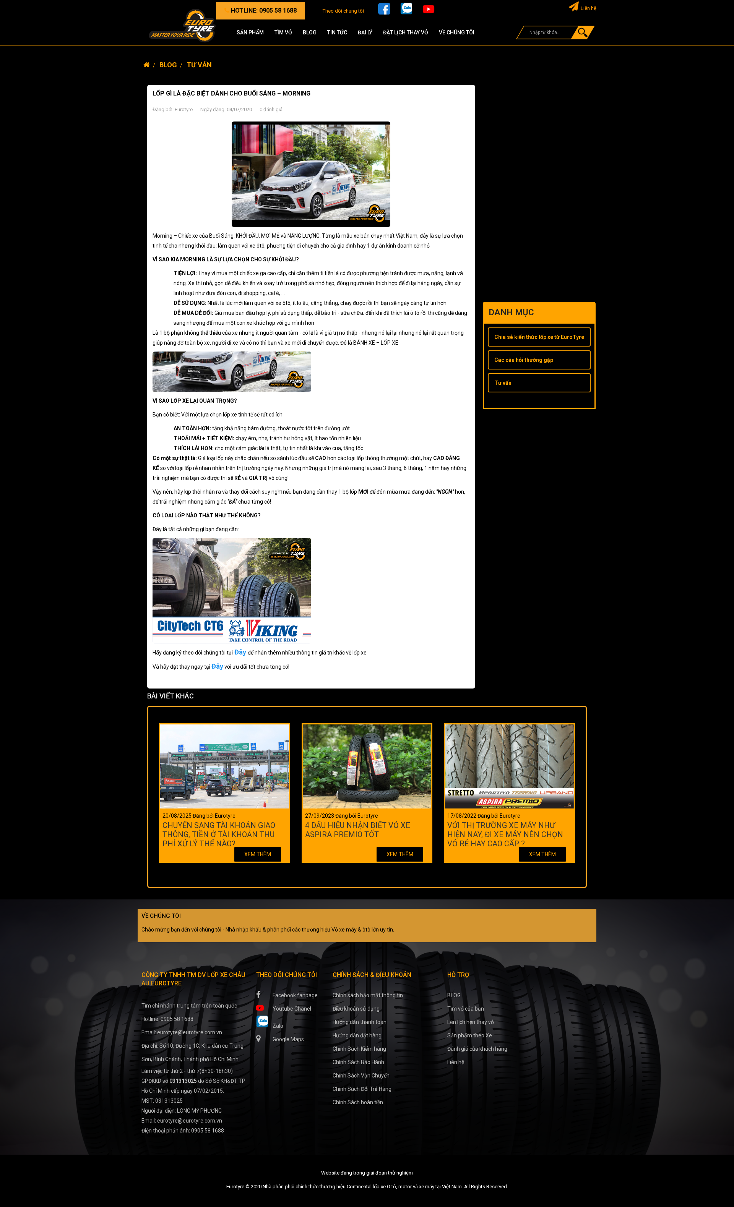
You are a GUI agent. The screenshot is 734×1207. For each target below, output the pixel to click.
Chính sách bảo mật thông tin (368, 995)
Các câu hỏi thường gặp (523, 360)
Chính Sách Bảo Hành (358, 1062)
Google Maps (287, 1039)
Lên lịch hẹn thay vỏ (470, 1022)
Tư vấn (503, 383)
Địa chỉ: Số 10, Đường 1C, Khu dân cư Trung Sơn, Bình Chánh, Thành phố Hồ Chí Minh (192, 1052)
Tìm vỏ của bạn (465, 1009)
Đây (240, 652)
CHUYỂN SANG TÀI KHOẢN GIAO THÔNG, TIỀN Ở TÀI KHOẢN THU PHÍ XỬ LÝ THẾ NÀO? (218, 834)
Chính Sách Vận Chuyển (361, 1076)
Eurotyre (184, 109)
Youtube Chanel (291, 1009)
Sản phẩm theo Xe (469, 1035)
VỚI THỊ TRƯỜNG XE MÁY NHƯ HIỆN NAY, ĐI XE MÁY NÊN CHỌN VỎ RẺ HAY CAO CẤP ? (505, 834)
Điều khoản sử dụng (356, 1009)
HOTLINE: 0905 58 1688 (263, 10)
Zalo (277, 1026)
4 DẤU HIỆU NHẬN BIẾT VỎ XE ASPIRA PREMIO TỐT (357, 830)
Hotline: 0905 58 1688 (167, 1019)
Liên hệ (588, 8)
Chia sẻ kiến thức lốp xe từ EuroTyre (539, 337)
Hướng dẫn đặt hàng (357, 1035)
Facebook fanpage (294, 995)
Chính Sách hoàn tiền (358, 1102)
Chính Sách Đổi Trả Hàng (362, 1089)
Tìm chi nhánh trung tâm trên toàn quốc (189, 1006)
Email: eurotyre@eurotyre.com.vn (181, 1032)
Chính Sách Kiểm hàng (359, 1049)
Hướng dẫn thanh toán (359, 1022)
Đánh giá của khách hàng (477, 1049)
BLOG (454, 995)
